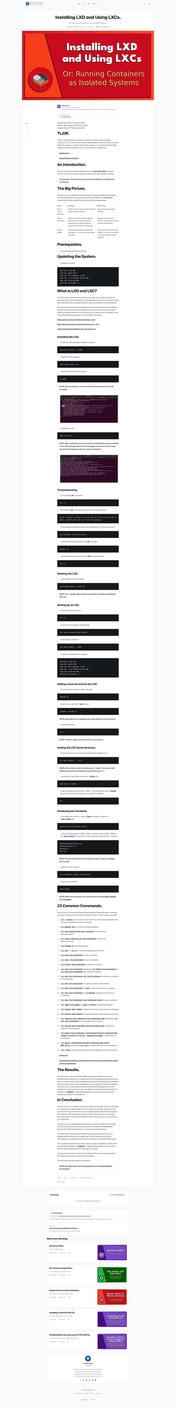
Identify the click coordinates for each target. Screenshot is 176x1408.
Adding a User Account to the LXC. (32, 153)
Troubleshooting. (30, 144)
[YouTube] (86, 1380)
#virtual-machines (85, 1178)
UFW (106, 896)
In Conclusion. (29, 168)
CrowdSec (67, 899)
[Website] (89, 1380)
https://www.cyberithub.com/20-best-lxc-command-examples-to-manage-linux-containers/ (88, 1062)
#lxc (65, 1178)
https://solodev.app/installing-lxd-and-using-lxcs (76, 329)
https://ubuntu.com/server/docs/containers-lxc (75, 324)
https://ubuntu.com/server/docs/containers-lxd (75, 319)
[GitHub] (84, 1380)
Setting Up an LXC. (30, 149)
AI (84, 4)
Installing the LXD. (30, 141)
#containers (73, 1178)
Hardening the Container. (32, 160)
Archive (86, 1393)
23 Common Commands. (32, 163)
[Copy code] (116, 269)
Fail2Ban (112, 896)
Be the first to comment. (94, 1201)
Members (79, 1393)
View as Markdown (104, 27)
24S (79, 4)
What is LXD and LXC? (31, 139)
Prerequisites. (29, 134)
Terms (98, 1393)
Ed (89, 4)
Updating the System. (31, 136)
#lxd (59, 1178)
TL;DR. (27, 126)
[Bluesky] (95, 1380)
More (94, 4)
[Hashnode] (92, 1380)
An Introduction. (30, 128)
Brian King (65, 106)
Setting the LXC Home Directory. (31, 157)
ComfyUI (88, 1166)
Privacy (92, 1393)
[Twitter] (81, 1380)
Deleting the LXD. (30, 146)
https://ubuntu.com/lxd (68, 158)
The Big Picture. (29, 131)
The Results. (28, 165)
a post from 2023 (99, 171)
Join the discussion (119, 1195)
